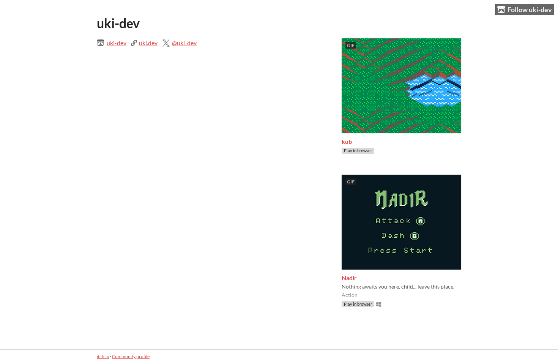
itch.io (103, 356)
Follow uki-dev (530, 9)
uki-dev (116, 42)
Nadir (349, 277)
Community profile (131, 356)
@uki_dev (184, 42)
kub (347, 141)
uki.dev (148, 42)
